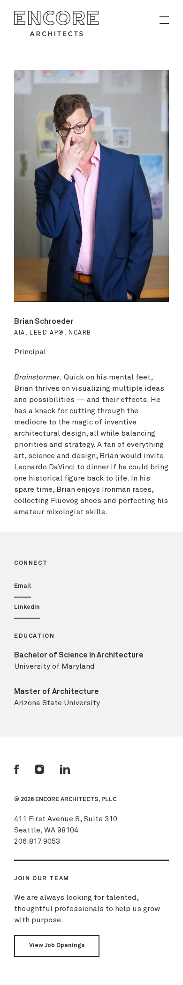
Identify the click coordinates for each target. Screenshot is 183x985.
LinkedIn (27, 607)
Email (22, 586)
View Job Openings (56, 945)
